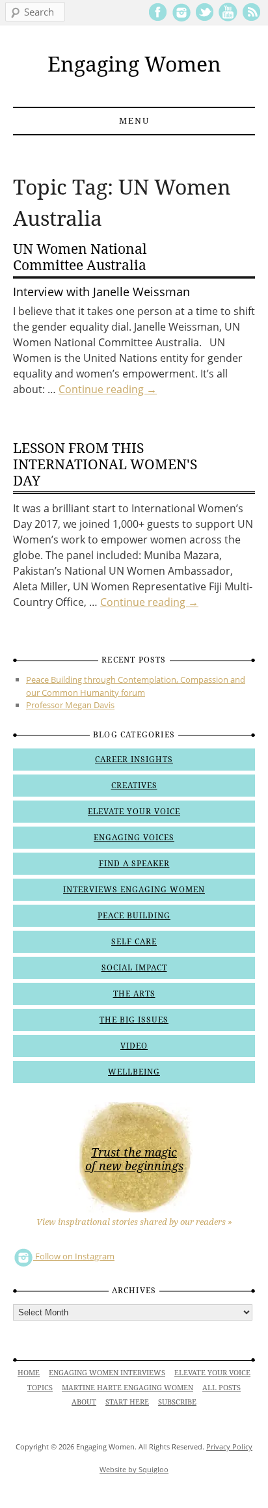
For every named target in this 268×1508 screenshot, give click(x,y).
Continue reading (108, 389)
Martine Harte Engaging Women (127, 1388)
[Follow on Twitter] (204, 19)
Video (134, 1045)
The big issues (134, 1019)
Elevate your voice (134, 811)
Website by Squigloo (134, 1469)
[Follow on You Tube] (228, 19)
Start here (127, 1402)
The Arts (134, 993)
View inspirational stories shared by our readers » (134, 1222)
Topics (40, 1388)
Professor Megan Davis (70, 705)
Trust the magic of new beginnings (134, 1159)
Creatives (134, 785)
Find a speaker (134, 863)
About (84, 1402)
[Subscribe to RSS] (251, 19)
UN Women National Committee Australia (80, 257)
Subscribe (177, 1402)
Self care (134, 941)
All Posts (221, 1388)
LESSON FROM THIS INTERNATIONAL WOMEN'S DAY (105, 464)
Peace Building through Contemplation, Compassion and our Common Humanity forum (135, 686)
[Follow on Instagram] (181, 19)
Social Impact (134, 967)
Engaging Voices (134, 837)
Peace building (134, 915)
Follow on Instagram (73, 1256)
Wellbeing (134, 1071)
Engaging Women (134, 64)
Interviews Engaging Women (134, 889)
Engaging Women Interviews (107, 1373)
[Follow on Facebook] (158, 19)
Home (29, 1373)
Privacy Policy (229, 1446)
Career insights (134, 759)
